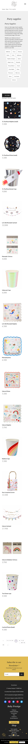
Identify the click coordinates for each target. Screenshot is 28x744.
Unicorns (14, 79)
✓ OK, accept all (14, 742)
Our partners (14, 713)
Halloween (19, 55)
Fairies (8, 55)
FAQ (14, 715)
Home (3, 9)
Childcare (14, 710)
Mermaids (18, 62)
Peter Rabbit (11, 69)
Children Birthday (14, 711)
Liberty (19, 58)
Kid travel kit (14, 734)
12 (3, 644)
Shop (7, 9)
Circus (14, 51)
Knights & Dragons (11, 58)
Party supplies (14, 729)
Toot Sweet (16, 76)
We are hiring (14, 722)
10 (21, 642)
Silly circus (17, 72)
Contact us (14, 716)
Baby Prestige (14, 706)
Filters (7, 95)
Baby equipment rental (14, 735)
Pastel (18, 65)
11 (24, 642)
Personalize (22, 742)
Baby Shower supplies (14, 730)
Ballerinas (8, 51)
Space (10, 76)
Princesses (10, 72)
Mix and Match (11, 65)
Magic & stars (11, 62)
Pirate (18, 69)
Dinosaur (20, 51)
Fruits (13, 55)
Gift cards (14, 732)
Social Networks (14, 718)
